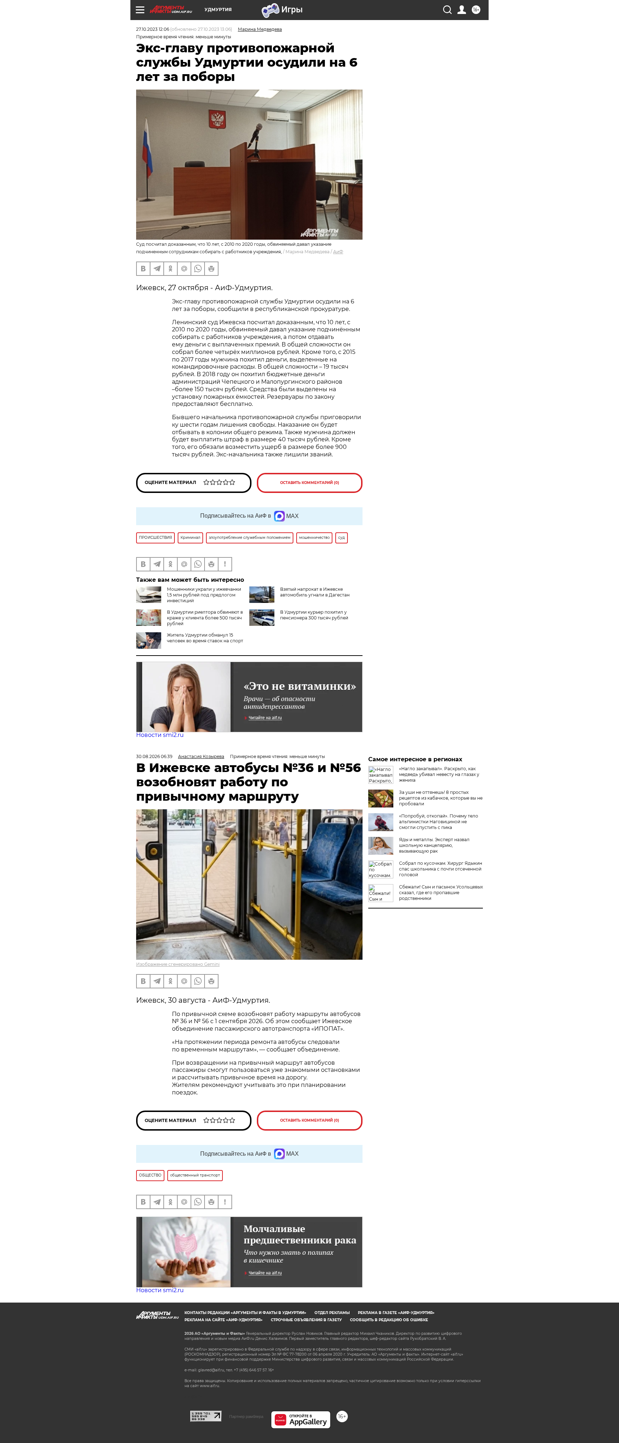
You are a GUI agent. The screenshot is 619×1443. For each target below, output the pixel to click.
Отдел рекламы (332, 1312)
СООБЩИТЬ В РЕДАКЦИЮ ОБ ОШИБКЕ (389, 1320)
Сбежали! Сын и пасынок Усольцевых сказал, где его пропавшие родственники (441, 892)
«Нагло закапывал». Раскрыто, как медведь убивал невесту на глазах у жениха (439, 774)
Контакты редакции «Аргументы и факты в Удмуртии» (245, 1312)
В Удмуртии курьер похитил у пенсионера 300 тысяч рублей (314, 614)
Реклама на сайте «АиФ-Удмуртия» (223, 1320)
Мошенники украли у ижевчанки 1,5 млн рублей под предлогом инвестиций (204, 594)
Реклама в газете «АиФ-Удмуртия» (396, 1312)
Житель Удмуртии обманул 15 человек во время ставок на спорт (205, 637)
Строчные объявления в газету (306, 1320)
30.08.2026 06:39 (154, 756)
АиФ (338, 251)
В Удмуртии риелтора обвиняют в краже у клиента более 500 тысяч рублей (205, 617)
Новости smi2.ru (160, 735)
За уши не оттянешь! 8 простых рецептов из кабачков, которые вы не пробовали (441, 798)
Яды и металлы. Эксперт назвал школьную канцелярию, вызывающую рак (434, 845)
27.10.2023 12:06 (152, 29)
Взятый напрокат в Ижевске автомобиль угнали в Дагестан (315, 592)
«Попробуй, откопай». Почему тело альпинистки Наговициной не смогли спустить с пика (438, 821)
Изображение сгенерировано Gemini (178, 964)
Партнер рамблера (246, 1416)
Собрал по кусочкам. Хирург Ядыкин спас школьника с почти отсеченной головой (440, 868)
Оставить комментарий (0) (309, 482)
